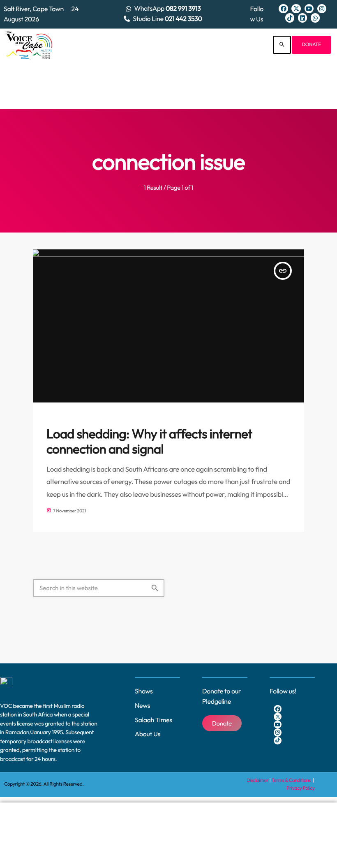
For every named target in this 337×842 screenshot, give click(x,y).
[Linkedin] (302, 17)
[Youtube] (309, 8)
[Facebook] (283, 8)
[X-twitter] (295, 8)
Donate (311, 45)
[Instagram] (321, 8)
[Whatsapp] (315, 17)
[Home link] (29, 44)
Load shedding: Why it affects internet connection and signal (149, 441)
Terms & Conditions (292, 780)
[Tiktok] (289, 17)
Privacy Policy (300, 788)
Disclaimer (257, 780)
